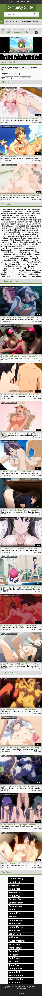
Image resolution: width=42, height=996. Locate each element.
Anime (17, 2)
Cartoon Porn (16, 899)
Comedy (9, 78)
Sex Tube (13, 961)
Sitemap (21, 993)
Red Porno (14, 958)
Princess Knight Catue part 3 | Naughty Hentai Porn (20, 709)
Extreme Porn (16, 902)
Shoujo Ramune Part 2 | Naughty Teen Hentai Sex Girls (21, 664)
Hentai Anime (16, 920)
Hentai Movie (16, 927)
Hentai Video (15, 923)
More (35, 21)
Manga (16, 21)
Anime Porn (15, 892)
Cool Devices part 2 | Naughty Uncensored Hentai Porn (21, 626)
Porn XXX (29, 2)
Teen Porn (14, 965)
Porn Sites (14, 882)
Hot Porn (13, 916)
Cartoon (22, 2)
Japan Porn (15, 934)
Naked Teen (15, 944)
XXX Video (14, 982)
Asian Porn (14, 889)
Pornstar (13, 954)
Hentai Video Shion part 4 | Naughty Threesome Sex (20, 825)
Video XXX (14, 972)
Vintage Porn (16, 968)
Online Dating (16, 878)
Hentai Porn (15, 913)
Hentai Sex (14, 930)
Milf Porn (13, 937)
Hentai (11, 2)
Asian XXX (14, 896)
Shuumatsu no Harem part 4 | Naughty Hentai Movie (20, 587)
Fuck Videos (15, 906)
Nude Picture (16, 948)
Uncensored (25, 78)
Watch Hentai (16, 979)
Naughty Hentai (17, 941)
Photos (7, 21)
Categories (26, 21)
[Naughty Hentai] (21, 11)
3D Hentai (14, 885)
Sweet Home (14, 74)
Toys (16, 78)
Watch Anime (16, 975)
